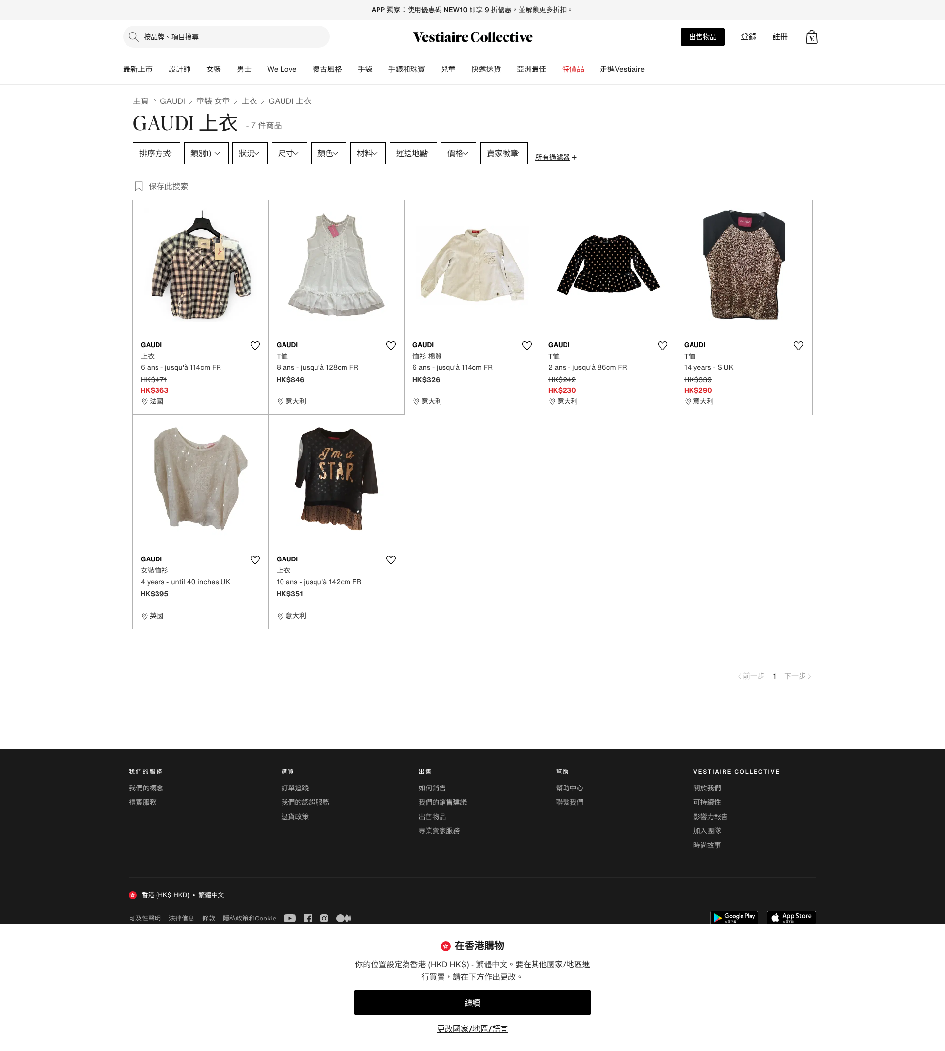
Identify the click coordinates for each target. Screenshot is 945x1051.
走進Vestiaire (622, 69)
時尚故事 (707, 845)
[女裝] (229, 69)
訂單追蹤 (295, 788)
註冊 (780, 37)
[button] (812, 37)
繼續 (472, 1003)
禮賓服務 (143, 802)
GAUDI (172, 101)
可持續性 (707, 802)
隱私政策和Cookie (249, 918)
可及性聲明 (145, 918)
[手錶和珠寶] (433, 69)
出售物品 (703, 37)
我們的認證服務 (305, 802)
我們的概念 (146, 788)
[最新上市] (160, 69)
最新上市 (138, 69)
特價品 (573, 69)
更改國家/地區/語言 (472, 1029)
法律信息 (181, 918)
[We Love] (305, 69)
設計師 (179, 69)
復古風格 (327, 69)
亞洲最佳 (531, 69)
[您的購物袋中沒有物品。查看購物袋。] (812, 37)
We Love (282, 69)
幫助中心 (570, 788)
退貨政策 (295, 817)
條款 (208, 918)
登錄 (748, 37)
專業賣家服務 (439, 831)
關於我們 (707, 788)
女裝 (213, 69)
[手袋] (380, 69)
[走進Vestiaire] (653, 69)
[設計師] (198, 69)
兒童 (448, 69)
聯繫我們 (570, 802)
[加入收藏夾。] (255, 346)
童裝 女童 (213, 101)
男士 (244, 69)
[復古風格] (350, 69)
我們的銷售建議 (442, 802)
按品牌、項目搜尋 (171, 37)
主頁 (141, 101)
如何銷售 (432, 788)
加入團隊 (707, 831)
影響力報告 (710, 817)
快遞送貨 (486, 69)
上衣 (249, 101)
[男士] (259, 69)
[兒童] (464, 69)
